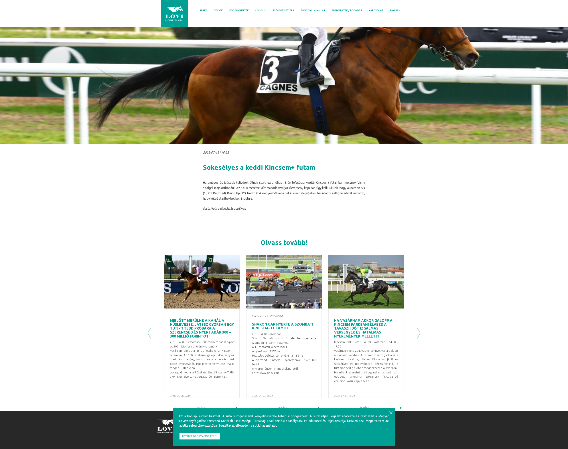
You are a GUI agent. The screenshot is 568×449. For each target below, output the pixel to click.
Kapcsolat (376, 10)
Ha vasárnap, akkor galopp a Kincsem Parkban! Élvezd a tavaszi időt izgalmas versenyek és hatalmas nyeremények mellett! (363, 328)
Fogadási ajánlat (313, 10)
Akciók (218, 10)
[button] (149, 333)
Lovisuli (260, 10)
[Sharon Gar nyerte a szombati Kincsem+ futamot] (284, 281)
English (395, 10)
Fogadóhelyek (239, 10)
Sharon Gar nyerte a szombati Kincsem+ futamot (282, 326)
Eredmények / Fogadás (347, 10)
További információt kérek (199, 436)
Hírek (203, 10)
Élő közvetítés (283, 10)
